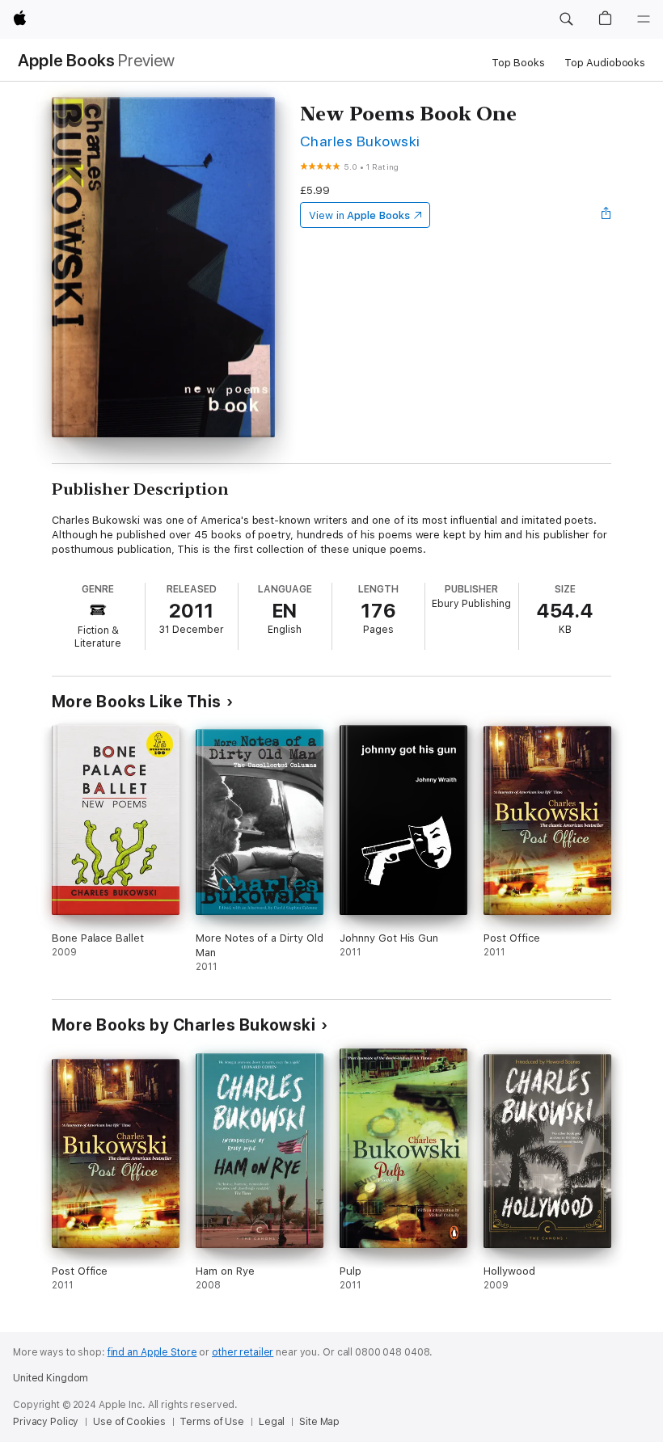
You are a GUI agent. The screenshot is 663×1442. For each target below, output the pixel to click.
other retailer (242, 1352)
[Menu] (643, 19)
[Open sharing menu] (606, 215)
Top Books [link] (518, 63)
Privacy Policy (45, 1421)
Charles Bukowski (360, 141)
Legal (272, 1421)
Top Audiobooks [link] (604, 63)
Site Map (319, 1421)
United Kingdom (50, 1378)
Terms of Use (211, 1421)
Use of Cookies (129, 1421)
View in (359, 215)
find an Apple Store (152, 1352)
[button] (566, 19)
